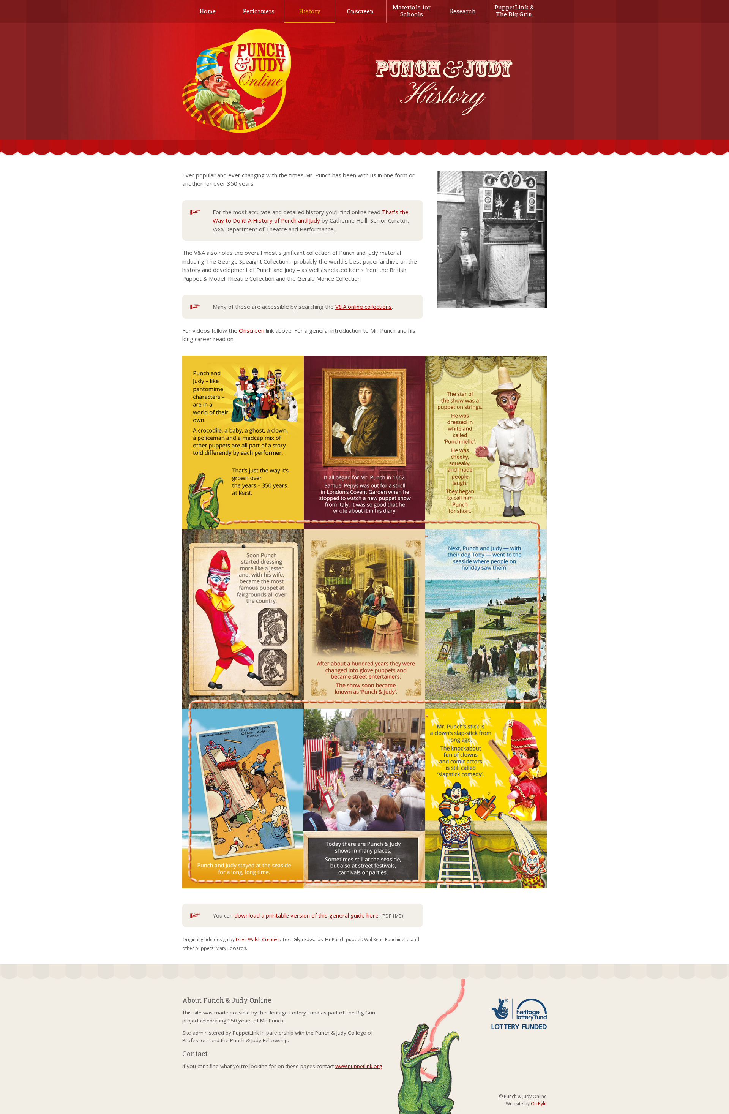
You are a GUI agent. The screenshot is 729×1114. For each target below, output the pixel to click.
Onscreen (251, 330)
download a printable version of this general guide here (306, 915)
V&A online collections (363, 306)
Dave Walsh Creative (258, 939)
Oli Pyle (539, 1103)
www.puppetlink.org (358, 1066)
